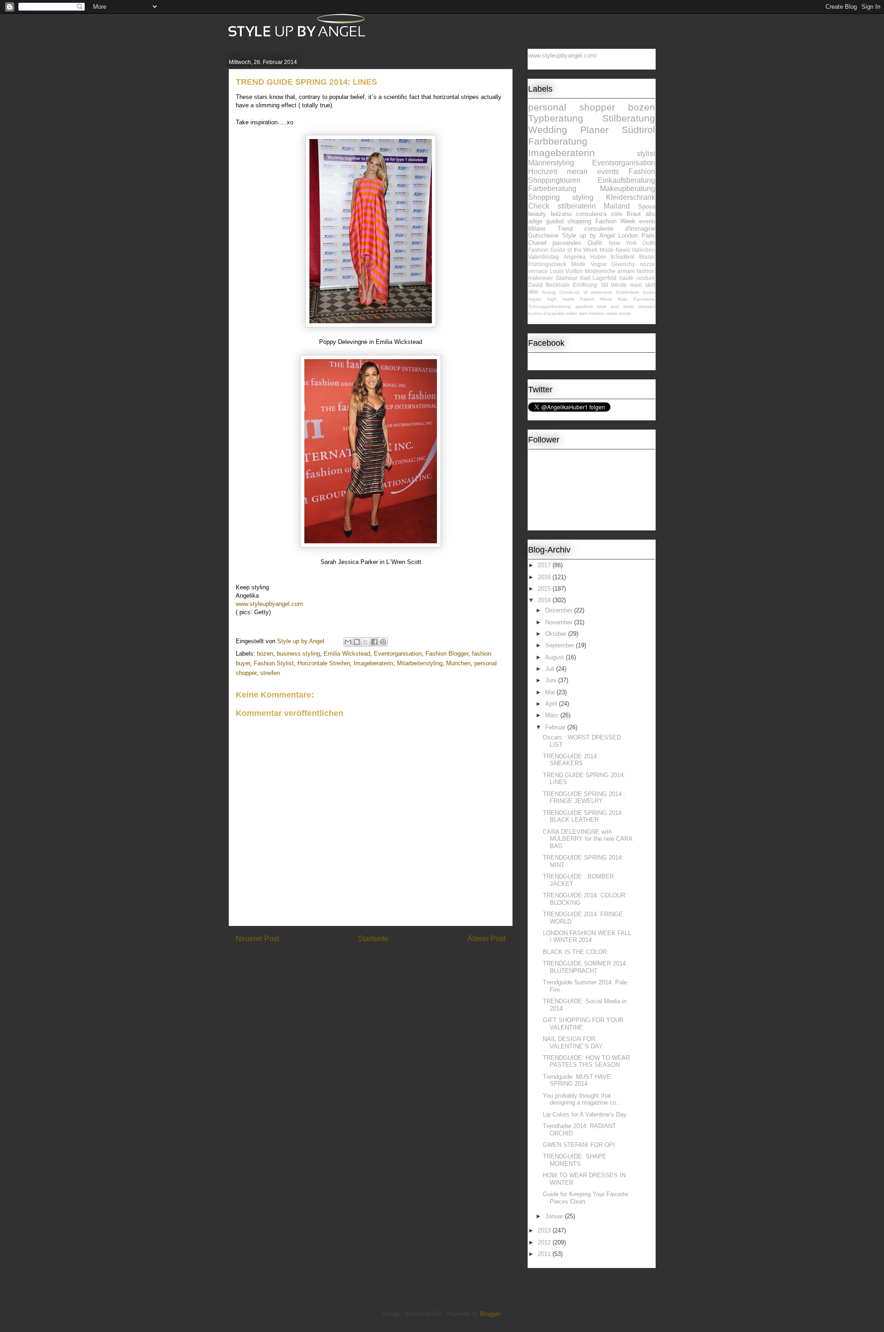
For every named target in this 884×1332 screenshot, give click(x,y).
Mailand (617, 206)
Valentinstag (543, 257)
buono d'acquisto (546, 313)
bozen (265, 653)
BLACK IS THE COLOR (575, 951)
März (552, 715)
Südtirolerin (628, 292)
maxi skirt (642, 285)
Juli (550, 668)
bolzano (561, 213)
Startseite (373, 938)
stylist (646, 153)
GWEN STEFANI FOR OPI (579, 1144)
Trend (565, 228)
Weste (619, 285)
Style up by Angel (588, 235)
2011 (545, 1254)
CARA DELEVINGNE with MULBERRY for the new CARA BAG (587, 838)
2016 (545, 577)
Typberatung (555, 118)
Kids (622, 299)
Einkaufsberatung (626, 180)
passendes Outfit (577, 242)
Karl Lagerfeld (598, 278)
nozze (647, 264)
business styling (298, 653)
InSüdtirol (622, 257)
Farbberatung (557, 141)
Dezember (559, 610)
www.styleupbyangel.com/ (562, 55)
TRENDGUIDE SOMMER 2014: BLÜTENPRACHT (585, 967)
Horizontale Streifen (323, 663)
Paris (648, 235)
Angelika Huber (585, 257)
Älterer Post (486, 938)
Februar (556, 727)
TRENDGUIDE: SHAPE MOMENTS (574, 1160)
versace (538, 271)
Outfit (648, 243)
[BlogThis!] (356, 641)
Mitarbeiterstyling (419, 663)
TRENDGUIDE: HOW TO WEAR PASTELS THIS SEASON (586, 1061)
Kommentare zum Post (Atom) (386, 962)
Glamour (566, 278)
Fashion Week (615, 221)
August (555, 657)
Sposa (646, 206)
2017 (545, 565)
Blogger (490, 1313)
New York (623, 243)
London (628, 235)
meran (577, 171)
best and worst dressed (626, 306)
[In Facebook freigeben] (374, 641)
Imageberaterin (373, 663)
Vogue (599, 264)
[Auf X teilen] (365, 641)
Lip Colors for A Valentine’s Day (585, 1114)
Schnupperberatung (549, 306)
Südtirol (638, 129)
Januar (555, 1216)
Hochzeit (542, 171)
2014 (545, 600)
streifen (270, 672)
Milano (537, 228)
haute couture (637, 278)
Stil (604, 285)
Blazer (647, 257)
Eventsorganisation (623, 163)
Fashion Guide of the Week (563, 250)
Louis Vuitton (566, 271)
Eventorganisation (398, 653)
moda (625, 313)
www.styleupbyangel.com (269, 603)
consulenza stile (599, 213)
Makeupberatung (627, 188)
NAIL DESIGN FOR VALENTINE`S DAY (573, 1042)
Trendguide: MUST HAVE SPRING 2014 (577, 1080)
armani (626, 271)
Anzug (549, 292)
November (559, 622)
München (458, 663)
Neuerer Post (257, 938)
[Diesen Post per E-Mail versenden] (348, 641)
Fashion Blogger (446, 653)
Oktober (556, 633)
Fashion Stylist (274, 663)
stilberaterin (577, 206)
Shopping (544, 197)
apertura (584, 306)
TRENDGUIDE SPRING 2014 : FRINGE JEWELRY (584, 798)
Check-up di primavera (585, 292)
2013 (545, 1230)
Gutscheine (543, 235)
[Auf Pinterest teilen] (383, 641)
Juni (551, 680)
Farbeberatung (552, 188)
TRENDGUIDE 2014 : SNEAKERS (571, 760)
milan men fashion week (591, 313)
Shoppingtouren (554, 180)
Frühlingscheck (547, 264)
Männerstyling (551, 163)
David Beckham (549, 285)
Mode (578, 264)
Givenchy (623, 264)
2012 (545, 1242)
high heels (560, 299)
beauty (537, 213)
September (560, 645)
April (552, 703)
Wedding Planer (568, 129)
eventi (647, 221)
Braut (634, 213)
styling (582, 197)
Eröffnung (585, 285)
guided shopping (568, 221)
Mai (551, 692)
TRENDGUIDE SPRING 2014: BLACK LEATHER (583, 816)
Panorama (644, 299)
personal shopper (571, 107)
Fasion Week (596, 299)
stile (533, 292)
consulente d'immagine (619, 228)
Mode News (614, 250)
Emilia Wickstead (347, 653)
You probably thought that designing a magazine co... (582, 1099)
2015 (545, 588)
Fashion (641, 171)
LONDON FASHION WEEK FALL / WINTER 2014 (587, 937)
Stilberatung (628, 118)
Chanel (537, 242)
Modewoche (600, 271)
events (608, 171)
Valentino (643, 250)
